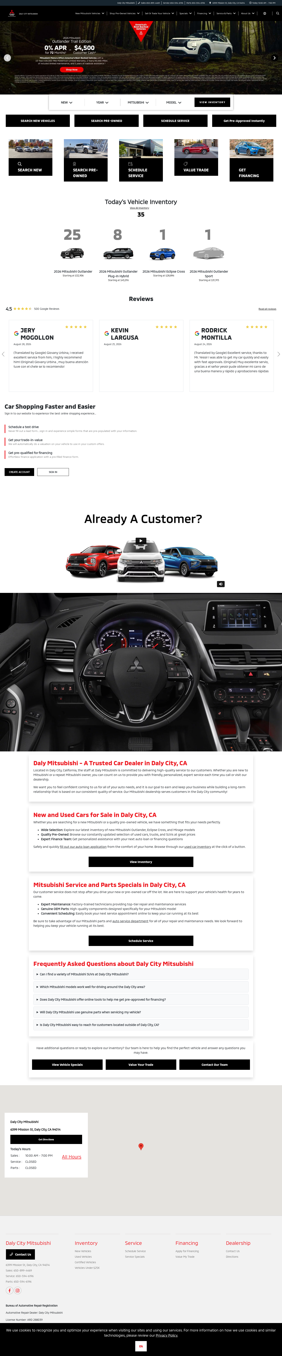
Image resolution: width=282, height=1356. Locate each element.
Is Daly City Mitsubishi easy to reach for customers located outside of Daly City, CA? (99, 1024)
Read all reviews (267, 308)
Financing (187, 1243)
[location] (210, 3)
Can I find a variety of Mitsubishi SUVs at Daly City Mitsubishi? (84, 974)
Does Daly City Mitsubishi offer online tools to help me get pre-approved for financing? (103, 999)
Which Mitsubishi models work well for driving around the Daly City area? (92, 987)
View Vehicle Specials (67, 1064)
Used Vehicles (83, 1256)
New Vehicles (83, 1251)
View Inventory (141, 862)
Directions (232, 1256)
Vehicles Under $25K (87, 1267)
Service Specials (135, 1256)
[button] (141, 1146)
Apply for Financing (187, 1251)
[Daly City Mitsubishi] (23, 13)
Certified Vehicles (85, 1262)
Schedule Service (141, 941)
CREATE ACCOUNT (19, 471)
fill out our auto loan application (83, 846)
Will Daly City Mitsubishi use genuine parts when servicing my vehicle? (90, 1012)
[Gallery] (141, 58)
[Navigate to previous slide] (3, 58)
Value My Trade (185, 1256)
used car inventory (197, 846)
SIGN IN (53, 471)
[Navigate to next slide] (279, 58)
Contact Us (22, 1254)
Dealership (238, 1243)
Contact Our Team (215, 1064)
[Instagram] (17, 1290)
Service (133, 1243)
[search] (277, 13)
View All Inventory (139, 207)
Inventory (86, 1243)
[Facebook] (9, 1290)
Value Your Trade (141, 1064)
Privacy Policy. (167, 1335)
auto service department (130, 921)
